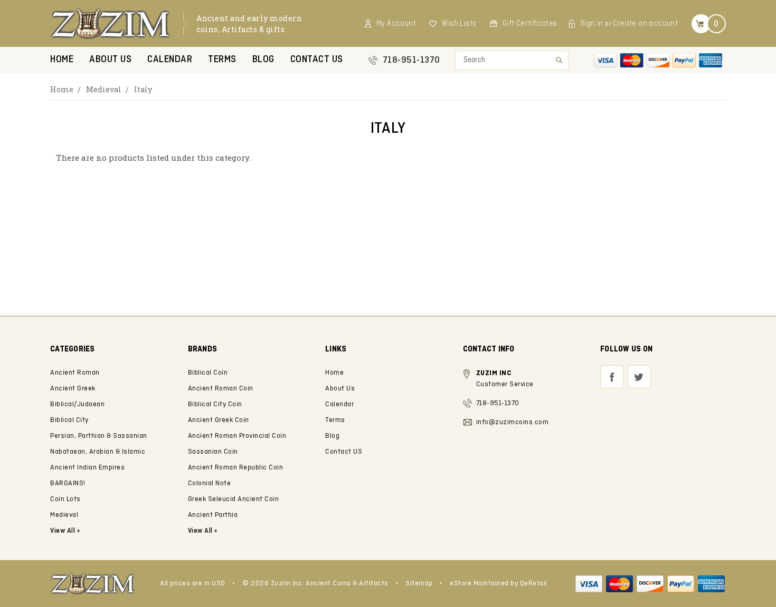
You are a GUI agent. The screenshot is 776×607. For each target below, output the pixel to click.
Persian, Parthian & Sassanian (98, 436)
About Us (110, 60)
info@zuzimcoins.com (512, 422)
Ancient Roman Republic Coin (235, 467)
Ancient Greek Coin (218, 420)
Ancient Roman (75, 372)
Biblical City (69, 420)
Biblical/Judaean (77, 404)
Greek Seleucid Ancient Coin (233, 499)
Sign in (591, 23)
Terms (222, 60)
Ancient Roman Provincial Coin (237, 436)
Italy (143, 89)
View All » (202, 530)
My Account (396, 23)
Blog (263, 60)
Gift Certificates (530, 23)
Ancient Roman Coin (220, 388)
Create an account (645, 23)
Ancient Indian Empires (87, 467)
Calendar (169, 60)
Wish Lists (459, 23)
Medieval (103, 89)
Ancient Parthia (213, 515)
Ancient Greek (73, 388)
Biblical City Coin (215, 404)
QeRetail (533, 583)
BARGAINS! (68, 483)
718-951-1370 (411, 60)
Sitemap (419, 583)
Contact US (316, 60)
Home (61, 60)
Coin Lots (65, 499)
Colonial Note (209, 483)
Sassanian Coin (213, 451)
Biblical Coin (208, 372)
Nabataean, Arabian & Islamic (97, 451)
